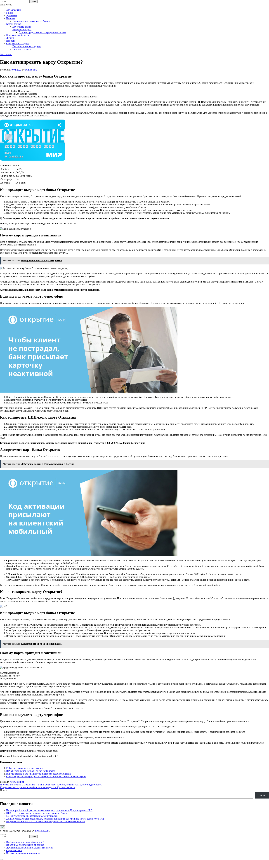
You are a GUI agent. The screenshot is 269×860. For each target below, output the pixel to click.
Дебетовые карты (21, 26)
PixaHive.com (42, 830)
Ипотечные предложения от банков (31, 21)
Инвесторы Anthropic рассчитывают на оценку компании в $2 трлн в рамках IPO (49, 810)
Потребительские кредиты (26, 46)
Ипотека (10, 18)
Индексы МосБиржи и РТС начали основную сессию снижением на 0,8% (45, 821)
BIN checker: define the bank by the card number (30, 771)
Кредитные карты (21, 29)
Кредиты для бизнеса (17, 35)
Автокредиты (13, 10)
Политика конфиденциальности (23, 853)
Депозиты (11, 15)
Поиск (3, 790)
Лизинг (10, 38)
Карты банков (13, 24)
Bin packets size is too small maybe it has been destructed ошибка (38, 773)
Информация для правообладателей (25, 842)
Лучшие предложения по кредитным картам (42, 32)
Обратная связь (14, 850)
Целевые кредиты (21, 49)
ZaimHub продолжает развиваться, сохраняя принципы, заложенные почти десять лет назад (55, 818)
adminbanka (31, 69)
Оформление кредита (17, 43)
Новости (10, 40)
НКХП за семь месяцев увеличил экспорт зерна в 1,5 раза (37, 813)
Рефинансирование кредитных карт (25, 768)
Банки (9, 12)
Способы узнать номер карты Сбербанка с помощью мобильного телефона (46, 776)
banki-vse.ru (6, 4)
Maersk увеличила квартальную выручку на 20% (32, 816)
